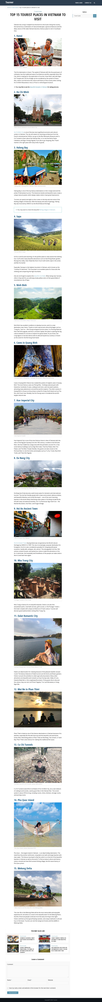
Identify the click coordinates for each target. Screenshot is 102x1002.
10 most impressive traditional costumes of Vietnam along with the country (27, 950)
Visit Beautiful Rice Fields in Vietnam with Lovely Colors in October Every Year (59, 949)
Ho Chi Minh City (19, 132)
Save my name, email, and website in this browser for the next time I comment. (32, 988)
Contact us (88, 3)
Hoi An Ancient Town (20, 543)
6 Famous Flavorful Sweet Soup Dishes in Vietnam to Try (27, 939)
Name (9, 980)
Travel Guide (78, 3)
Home (8, 7)
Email (30, 980)
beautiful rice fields (39, 276)
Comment (10, 964)
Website (50, 980)
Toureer (9, 2)
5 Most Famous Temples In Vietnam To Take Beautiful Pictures (58, 939)
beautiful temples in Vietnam (38, 87)
